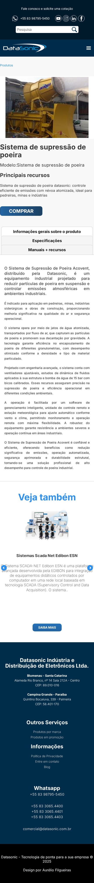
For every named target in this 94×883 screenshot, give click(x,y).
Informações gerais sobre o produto (47, 231)
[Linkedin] (73, 18)
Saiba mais (47, 627)
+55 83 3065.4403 (47, 817)
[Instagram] (66, 18)
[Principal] (24, 47)
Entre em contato (47, 761)
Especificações (47, 240)
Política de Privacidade (47, 756)
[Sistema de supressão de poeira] (47, 107)
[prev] (4, 568)
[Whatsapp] (15, 18)
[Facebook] (81, 18)
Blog (47, 767)
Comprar (21, 211)
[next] (90, 568)
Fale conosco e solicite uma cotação (47, 8)
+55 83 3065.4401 (47, 811)
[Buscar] (74, 29)
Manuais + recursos (47, 249)
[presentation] (4, 568)
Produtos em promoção (47, 737)
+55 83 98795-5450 (47, 794)
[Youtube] (58, 18)
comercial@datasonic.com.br (47, 829)
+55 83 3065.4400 (47, 806)
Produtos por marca (47, 732)
